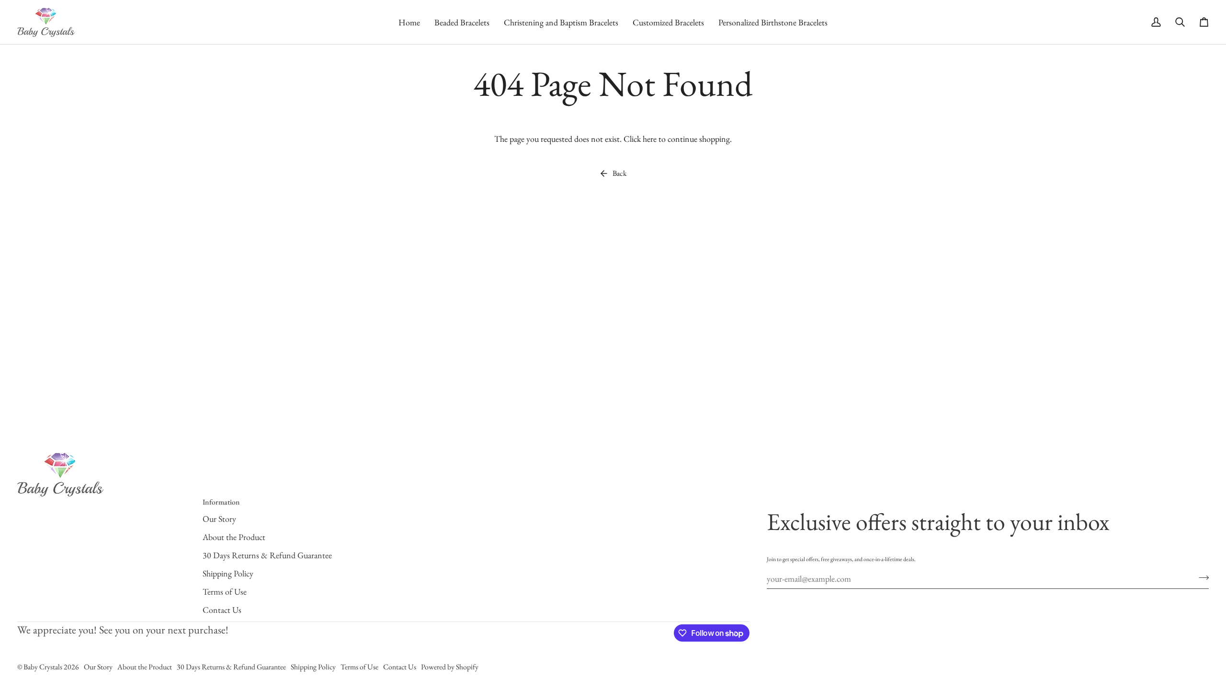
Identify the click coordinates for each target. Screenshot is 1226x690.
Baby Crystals (43, 667)
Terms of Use (225, 591)
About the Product (234, 536)
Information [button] (221, 502)
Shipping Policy (228, 573)
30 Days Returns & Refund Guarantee (267, 555)
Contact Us (222, 609)
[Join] (1201, 577)
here (650, 138)
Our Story (219, 518)
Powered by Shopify (449, 667)
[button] (462, 22)
